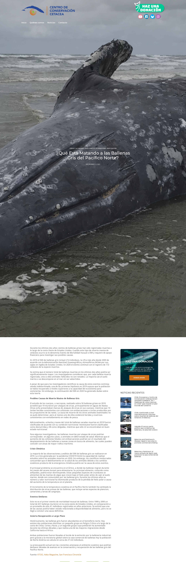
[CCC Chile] (48, 10)
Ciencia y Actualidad (77, 148)
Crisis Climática (90, 148)
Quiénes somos (37, 23)
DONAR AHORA (139, 378)
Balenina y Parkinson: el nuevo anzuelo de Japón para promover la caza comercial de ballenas (146, 454)
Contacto (62, 23)
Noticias (51, 23)
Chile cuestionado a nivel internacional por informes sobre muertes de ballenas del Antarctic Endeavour (146, 415)
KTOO (40, 554)
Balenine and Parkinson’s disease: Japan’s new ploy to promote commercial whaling (145, 441)
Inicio (23, 23)
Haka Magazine (51, 554)
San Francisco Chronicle (70, 554)
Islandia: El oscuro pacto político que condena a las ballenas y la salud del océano (145, 428)
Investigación (111, 148)
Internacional (101, 148)
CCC (87, 164)
